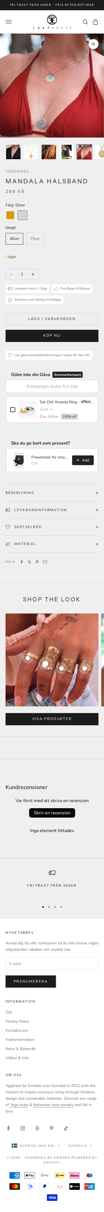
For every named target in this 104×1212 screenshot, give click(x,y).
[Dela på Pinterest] (37, 562)
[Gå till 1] (13, 152)
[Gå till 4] (66, 152)
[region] (52, 883)
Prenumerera (31, 981)
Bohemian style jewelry (53, 1104)
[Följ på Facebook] (8, 1128)
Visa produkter (52, 718)
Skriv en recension (52, 813)
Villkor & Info (17, 1058)
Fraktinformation (20, 1039)
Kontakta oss (17, 1030)
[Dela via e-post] (45, 562)
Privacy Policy (17, 1021)
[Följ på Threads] (37, 1128)
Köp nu (51, 335)
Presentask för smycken (50, 457)
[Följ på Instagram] (23, 1128)
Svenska (77, 1146)
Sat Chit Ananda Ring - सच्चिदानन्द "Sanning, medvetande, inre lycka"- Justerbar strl (67, 402)
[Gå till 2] (31, 152)
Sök (9, 1012)
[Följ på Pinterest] (51, 1128)
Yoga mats (18, 1104)
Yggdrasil (18, 171)
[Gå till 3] (49, 152)
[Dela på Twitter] (29, 562)
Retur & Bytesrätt (21, 1048)
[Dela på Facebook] (21, 562)
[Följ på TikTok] (66, 1128)
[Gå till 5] (84, 152)
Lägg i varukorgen (52, 318)
